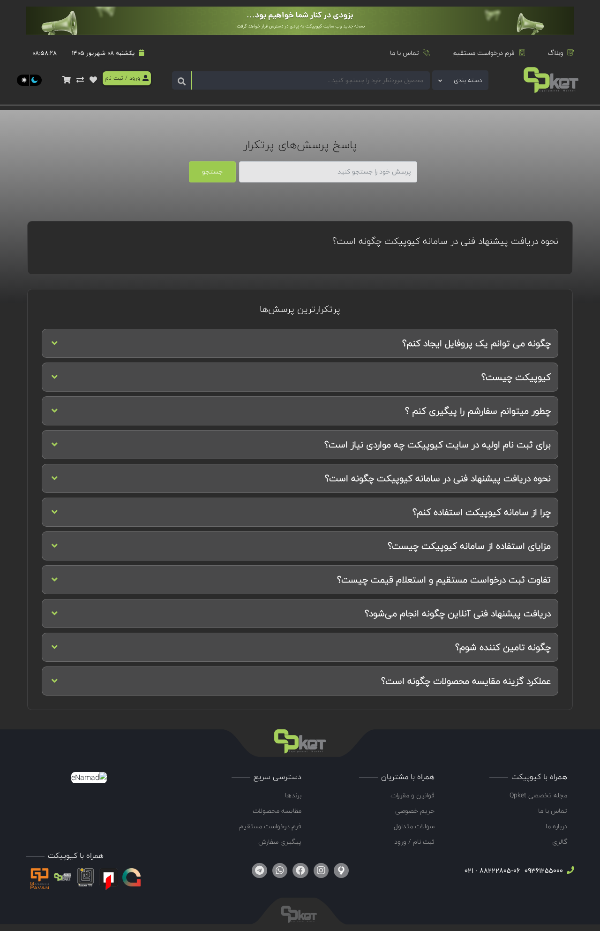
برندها (293, 795)
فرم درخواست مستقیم (483, 53)
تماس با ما (404, 53)
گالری (559, 842)
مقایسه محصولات (277, 811)
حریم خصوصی (415, 811)
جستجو (212, 171)
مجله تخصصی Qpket (538, 795)
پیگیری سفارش (279, 842)
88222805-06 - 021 (492, 871)
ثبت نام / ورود (414, 842)
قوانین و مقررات (412, 795)
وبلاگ (555, 53)
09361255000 (543, 871)
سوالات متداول (414, 826)
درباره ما (556, 826)
